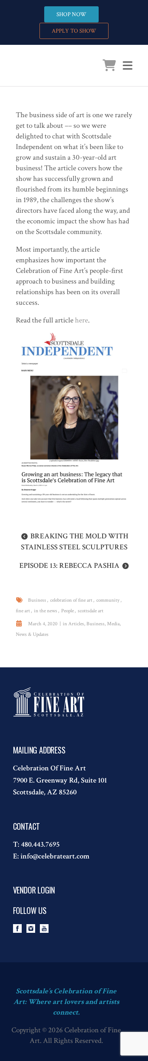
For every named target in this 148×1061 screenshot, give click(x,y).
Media (113, 624)
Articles (76, 624)
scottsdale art (90, 611)
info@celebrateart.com (55, 856)
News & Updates (32, 634)
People (67, 611)
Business (37, 600)
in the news (45, 611)
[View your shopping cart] (109, 67)
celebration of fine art (71, 600)
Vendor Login (34, 890)
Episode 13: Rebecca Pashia (69, 566)
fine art (23, 611)
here (81, 320)
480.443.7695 (40, 844)
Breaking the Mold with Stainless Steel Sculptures (74, 541)
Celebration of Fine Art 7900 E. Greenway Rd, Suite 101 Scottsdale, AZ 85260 (60, 780)
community (108, 600)
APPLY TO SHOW (74, 31)
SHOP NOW (71, 14)
